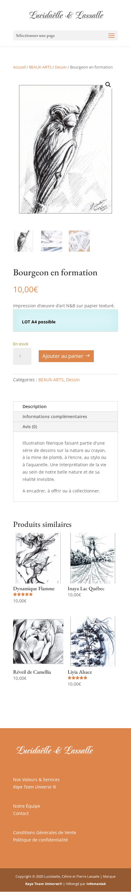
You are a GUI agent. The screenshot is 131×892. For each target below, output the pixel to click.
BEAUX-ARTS (40, 67)
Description (35, 406)
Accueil (19, 67)
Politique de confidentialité (40, 840)
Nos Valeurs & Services (36, 779)
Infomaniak (96, 883)
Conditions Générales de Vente (44, 832)
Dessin (61, 67)
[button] (108, 84)
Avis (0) (30, 426)
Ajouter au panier (62, 355)
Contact (21, 813)
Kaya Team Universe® (43, 883)
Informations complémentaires (55, 416)
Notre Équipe (26, 806)
